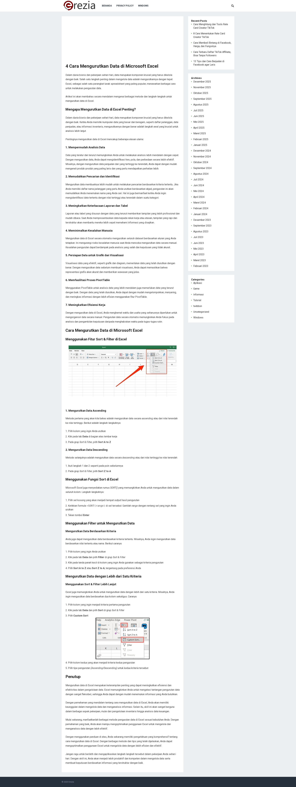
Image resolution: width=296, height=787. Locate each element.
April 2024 (198, 196)
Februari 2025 (200, 139)
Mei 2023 (198, 248)
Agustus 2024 (200, 173)
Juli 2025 (198, 110)
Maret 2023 (199, 260)
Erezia (71, 782)
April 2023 (198, 254)
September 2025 (202, 98)
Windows (143, 5)
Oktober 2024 (200, 162)
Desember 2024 (202, 150)
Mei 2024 (198, 191)
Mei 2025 (198, 121)
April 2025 (198, 127)
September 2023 (202, 225)
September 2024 (202, 168)
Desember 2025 (202, 81)
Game (196, 288)
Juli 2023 (198, 237)
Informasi (198, 294)
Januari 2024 (200, 214)
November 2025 (202, 87)
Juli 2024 (198, 179)
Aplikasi (197, 283)
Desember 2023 (202, 219)
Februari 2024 (200, 208)
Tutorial (197, 300)
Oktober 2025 (200, 93)
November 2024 (202, 156)
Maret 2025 (199, 133)
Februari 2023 (200, 266)
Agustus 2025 (200, 104)
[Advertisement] (123, 41)
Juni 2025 (198, 116)
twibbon (197, 306)
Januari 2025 (200, 145)
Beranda (107, 5)
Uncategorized (201, 311)
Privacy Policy (125, 5)
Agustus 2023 (200, 231)
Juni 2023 (198, 243)
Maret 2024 (199, 202)
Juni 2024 (198, 185)
